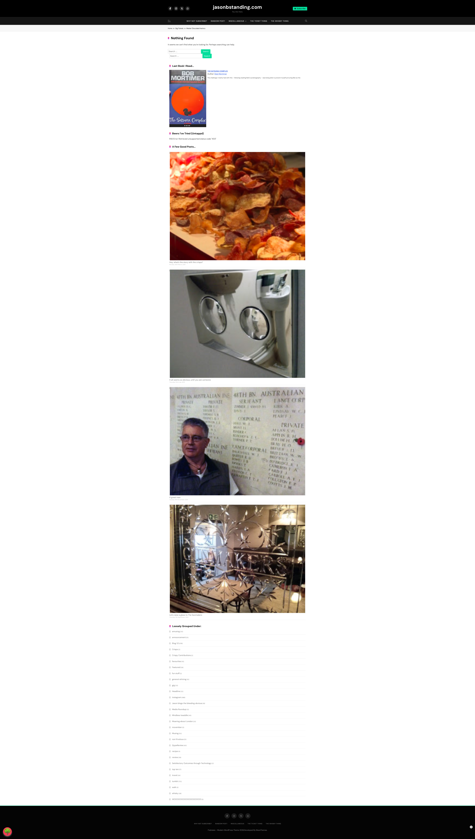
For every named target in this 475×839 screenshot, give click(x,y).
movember (177, 727)
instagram (176, 697)
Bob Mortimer (220, 74)
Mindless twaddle (180, 715)
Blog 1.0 (175, 643)
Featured (176, 667)
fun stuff (175, 673)
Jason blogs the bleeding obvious (187, 703)
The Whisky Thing (280, 21)
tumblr (175, 781)
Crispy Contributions (181, 655)
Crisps (175, 649)
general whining (179, 679)
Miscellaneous (236, 21)
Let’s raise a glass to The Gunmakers (185, 615)
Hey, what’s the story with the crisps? (186, 262)
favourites (176, 661)
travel (174, 775)
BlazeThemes (261, 830)
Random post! (218, 21)
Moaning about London (182, 721)
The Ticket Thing (258, 21)
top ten (175, 769)
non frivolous (178, 739)
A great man (174, 497)
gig (173, 685)
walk (174, 787)
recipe (175, 751)
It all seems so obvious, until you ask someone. (190, 380)
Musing (175, 733)
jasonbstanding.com (237, 7)
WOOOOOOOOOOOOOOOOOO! (186, 799)
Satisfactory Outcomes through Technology (191, 763)
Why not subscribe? (197, 21)
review (175, 757)
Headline (176, 691)
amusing (176, 631)
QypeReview (177, 745)
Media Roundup (179, 709)
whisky (175, 793)
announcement (179, 637)
